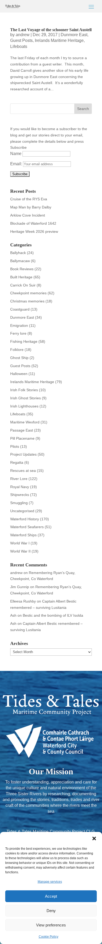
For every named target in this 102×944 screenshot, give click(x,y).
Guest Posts (21, 40)
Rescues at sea (23, 470)
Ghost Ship (19, 358)
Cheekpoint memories (28, 293)
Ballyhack (18, 253)
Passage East (21, 430)
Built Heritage (21, 277)
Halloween (18, 374)
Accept (51, 896)
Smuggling (19, 503)
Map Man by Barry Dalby (30, 207)
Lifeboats (18, 46)
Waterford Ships (23, 535)
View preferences (51, 925)
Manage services (50, 882)
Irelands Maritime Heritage (59, 40)
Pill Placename (22, 438)
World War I (20, 543)
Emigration (19, 325)
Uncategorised (22, 511)
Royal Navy (19, 487)
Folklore (17, 349)
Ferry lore (18, 333)
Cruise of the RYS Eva (28, 199)
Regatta (16, 462)
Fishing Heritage (23, 341)
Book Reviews (21, 269)
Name (15, 153)
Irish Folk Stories (24, 390)
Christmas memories (27, 301)
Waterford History (24, 519)
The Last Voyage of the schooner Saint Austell (51, 29)
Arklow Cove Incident (27, 215)
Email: (16, 164)
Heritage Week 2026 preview (34, 231)
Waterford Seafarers (27, 527)
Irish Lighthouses (24, 406)
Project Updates (23, 454)
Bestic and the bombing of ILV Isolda (53, 615)
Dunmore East (74, 34)
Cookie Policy (48, 937)
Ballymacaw (20, 261)
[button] (94, 838)
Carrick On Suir (23, 285)
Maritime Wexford (24, 422)
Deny (51, 910)
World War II (20, 551)
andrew (23, 34)
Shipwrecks (19, 495)
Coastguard (20, 309)
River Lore (18, 479)
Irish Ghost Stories (25, 398)
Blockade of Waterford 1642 (33, 223)
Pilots (14, 446)
